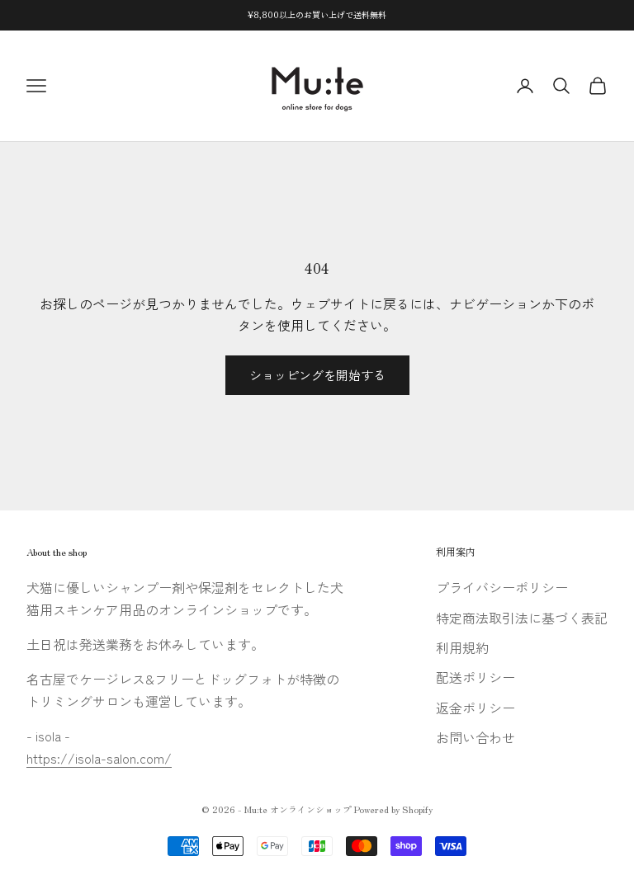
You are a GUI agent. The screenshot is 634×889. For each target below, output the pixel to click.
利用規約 (462, 647)
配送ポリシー (475, 677)
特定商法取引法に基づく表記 (522, 618)
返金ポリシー (475, 707)
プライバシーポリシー (502, 587)
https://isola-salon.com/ (99, 758)
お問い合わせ (475, 737)
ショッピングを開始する (317, 374)
